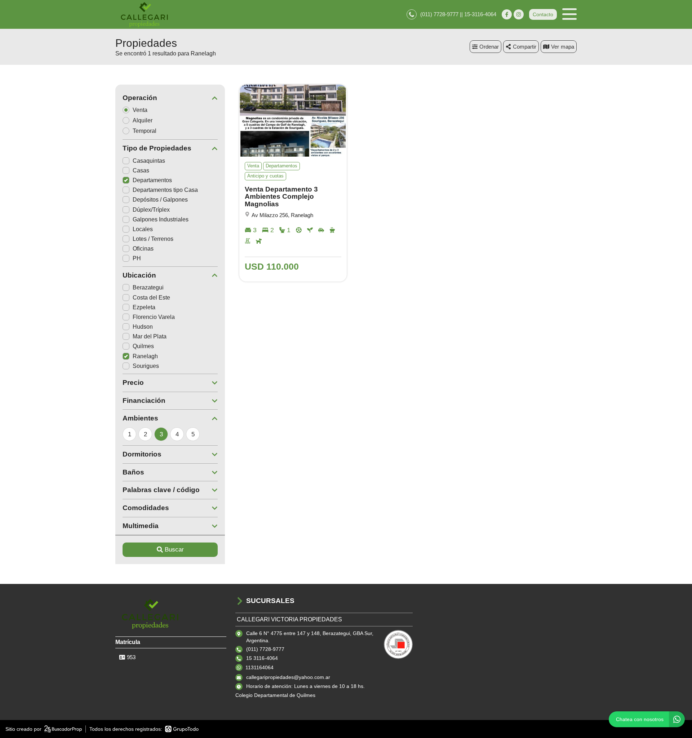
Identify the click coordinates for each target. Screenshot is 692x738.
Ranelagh (145, 356)
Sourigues (146, 366)
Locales (143, 229)
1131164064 (259, 667)
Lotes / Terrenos (153, 239)
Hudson (143, 327)
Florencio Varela (154, 317)
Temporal (144, 131)
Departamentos (152, 180)
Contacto (543, 14)
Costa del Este (151, 297)
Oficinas (143, 249)
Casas (141, 170)
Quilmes (143, 346)
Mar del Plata (150, 336)
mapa (567, 47)
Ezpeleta (144, 307)
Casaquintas (149, 161)
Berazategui (148, 287)
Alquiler (142, 120)
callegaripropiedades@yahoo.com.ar (288, 677)
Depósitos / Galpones (160, 200)
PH (137, 258)
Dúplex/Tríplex (151, 210)
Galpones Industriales (160, 219)
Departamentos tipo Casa (165, 190)
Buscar (174, 549)
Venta (140, 110)
